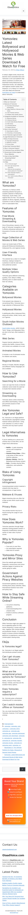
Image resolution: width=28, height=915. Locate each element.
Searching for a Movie (12, 131)
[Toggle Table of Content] (22, 99)
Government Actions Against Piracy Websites (13, 153)
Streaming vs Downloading (14, 133)
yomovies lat (8, 738)
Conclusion (8, 160)
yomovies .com (15, 726)
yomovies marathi (16, 740)
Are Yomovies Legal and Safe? (13, 135)
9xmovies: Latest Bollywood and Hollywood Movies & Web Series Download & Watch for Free (13, 757)
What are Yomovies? (10, 102)
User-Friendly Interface (13, 112)
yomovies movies (7, 743)
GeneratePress (14, 912)
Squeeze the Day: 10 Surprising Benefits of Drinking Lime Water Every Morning (12, 878)
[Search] (22, 769)
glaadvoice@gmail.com (9, 849)
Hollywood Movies (11, 120)
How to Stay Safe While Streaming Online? (11, 157)
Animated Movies (11, 125)
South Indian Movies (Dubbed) (15, 121)
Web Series (10, 123)
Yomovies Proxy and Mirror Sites (14, 150)
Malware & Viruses (11, 142)
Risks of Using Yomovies (11, 139)
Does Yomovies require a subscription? (14, 173)
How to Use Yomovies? (11, 129)
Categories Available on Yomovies (14, 116)
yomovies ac (6, 731)
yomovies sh (18, 743)
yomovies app (6, 733)
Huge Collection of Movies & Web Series (15, 110)
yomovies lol (6, 740)
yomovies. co (16, 745)
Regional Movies (11, 127)
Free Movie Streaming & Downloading (13, 106)
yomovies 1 (5, 728)
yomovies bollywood (18, 733)
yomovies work (7, 745)
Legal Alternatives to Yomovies (13, 137)
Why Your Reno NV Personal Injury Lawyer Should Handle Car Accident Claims (13, 898)
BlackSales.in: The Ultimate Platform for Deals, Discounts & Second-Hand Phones (12, 750)
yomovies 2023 (15, 728)
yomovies (7, 726)
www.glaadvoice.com (14, 821)
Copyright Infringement (13, 140)
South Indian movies (8, 328)
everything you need (8, 92)
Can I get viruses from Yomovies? (13, 166)
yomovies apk (15, 731)
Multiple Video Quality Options (15, 114)
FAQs (6, 162)
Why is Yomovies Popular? (12, 148)
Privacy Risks (10, 144)
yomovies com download (10, 736)
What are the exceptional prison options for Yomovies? (15, 170)
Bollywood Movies (11, 118)
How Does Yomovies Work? (12, 146)
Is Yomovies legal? (12, 164)
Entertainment (8, 724)
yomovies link (17, 738)
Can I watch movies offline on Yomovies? (15, 176)
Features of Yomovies (10, 104)
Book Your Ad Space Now (14, 815)
